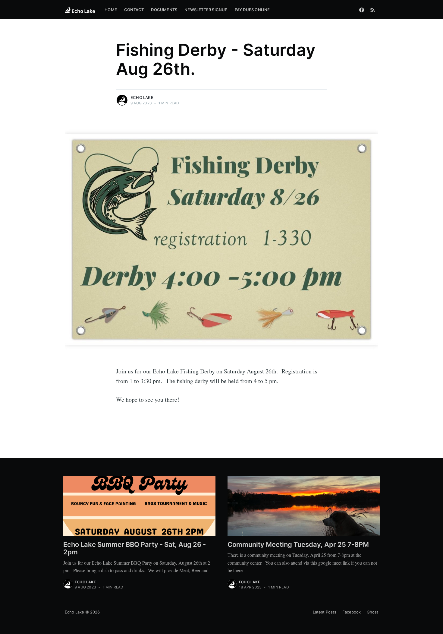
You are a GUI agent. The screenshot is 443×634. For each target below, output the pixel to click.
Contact (134, 9)
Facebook (351, 612)
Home (111, 9)
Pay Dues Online (252, 9)
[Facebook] (361, 10)
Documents (164, 9)
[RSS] (372, 10)
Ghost (372, 612)
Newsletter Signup (205, 9)
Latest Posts (324, 612)
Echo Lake (141, 97)
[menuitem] (111, 10)
